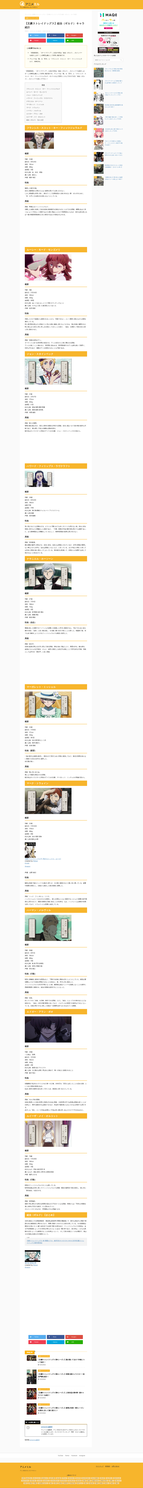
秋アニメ (79, 1483)
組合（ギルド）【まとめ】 (35, 120)
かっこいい (37, 1478)
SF (23, 1478)
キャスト (71, 1478)
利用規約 (107, 1466)
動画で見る (104, 1480)
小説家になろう (43, 1483)
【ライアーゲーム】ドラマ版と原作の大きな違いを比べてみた (113, 154)
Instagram (82, 1455)
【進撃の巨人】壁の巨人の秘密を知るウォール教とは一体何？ (113, 178)
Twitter (67, 1455)
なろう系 (51, 1478)
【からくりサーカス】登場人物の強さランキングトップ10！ (113, 94)
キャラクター (86, 1478)
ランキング (71, 1480)
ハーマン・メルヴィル (33, 111)
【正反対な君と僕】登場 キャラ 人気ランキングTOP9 (114, 130)
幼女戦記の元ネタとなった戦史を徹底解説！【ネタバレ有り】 (113, 166)
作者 (84, 1480)
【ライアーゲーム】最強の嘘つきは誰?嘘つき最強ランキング (113, 82)
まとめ (59, 1478)
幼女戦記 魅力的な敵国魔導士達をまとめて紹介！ (114, 106)
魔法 (117, 1483)
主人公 (79, 1480)
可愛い (111, 1480)
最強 (60, 1483)
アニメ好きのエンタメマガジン (28, 1470)
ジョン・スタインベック (34, 95)
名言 (25, 1483)
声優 (30, 1483)
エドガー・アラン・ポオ (34, 114)
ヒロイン (46, 1480)
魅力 (112, 1483)
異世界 (66, 1483)
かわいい (44, 1478)
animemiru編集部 (46, 1427)
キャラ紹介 (95, 1478)
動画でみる (95, 1480)
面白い (107, 1483)
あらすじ (28, 1478)
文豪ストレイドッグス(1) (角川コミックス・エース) (43, 859)
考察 (96, 1483)
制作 (89, 1480)
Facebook (74, 1455)
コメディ (109, 1478)
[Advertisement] (56, 231)
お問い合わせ (115, 1466)
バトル (40, 1480)
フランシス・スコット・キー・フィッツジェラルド (43, 89)
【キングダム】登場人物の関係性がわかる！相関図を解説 (113, 70)
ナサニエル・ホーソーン (34, 101)
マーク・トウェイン (33, 107)
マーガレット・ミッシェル (35, 104)
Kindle (27, 863)
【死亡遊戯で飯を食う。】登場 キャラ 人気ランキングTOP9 (113, 118)
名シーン (118, 1480)
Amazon (27, 866)
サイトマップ (100, 1466)
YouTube (60, 1455)
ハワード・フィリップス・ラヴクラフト (39, 98)
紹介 (86, 1483)
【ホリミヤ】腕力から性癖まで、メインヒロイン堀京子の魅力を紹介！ (113, 143)
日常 (55, 1483)
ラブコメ (63, 1480)
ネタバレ (33, 1480)
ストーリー (25, 1480)
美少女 (91, 1483)
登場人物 (72, 1483)
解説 (101, 1483)
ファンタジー (55, 1480)
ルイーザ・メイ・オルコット (35, 117)
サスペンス (117, 1478)
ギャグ (102, 1478)
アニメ (65, 1478)
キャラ (78, 1478)
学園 (35, 1483)
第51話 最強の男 (30, 1263)
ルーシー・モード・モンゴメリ (36, 92)
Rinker (35, 861)
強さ (51, 1483)
